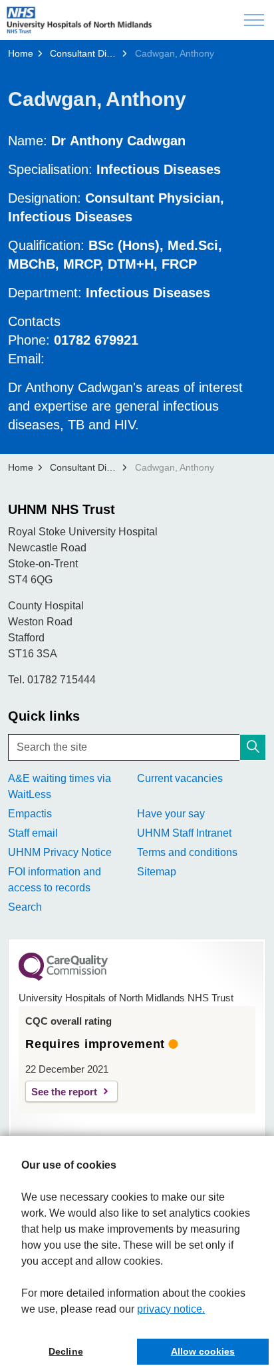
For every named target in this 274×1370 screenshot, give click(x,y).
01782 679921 (96, 340)
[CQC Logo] (63, 977)
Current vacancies (180, 778)
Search (25, 907)
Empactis (30, 813)
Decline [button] (65, 1351)
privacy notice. (171, 1309)
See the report (64, 1091)
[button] (252, 747)
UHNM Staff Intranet (184, 833)
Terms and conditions (187, 852)
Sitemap (156, 871)
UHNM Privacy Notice (60, 852)
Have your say (171, 813)
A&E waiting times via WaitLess (59, 786)
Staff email (33, 833)
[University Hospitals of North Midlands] (79, 20)
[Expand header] (254, 20)
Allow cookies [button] (203, 1351)
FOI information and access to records (54, 879)
